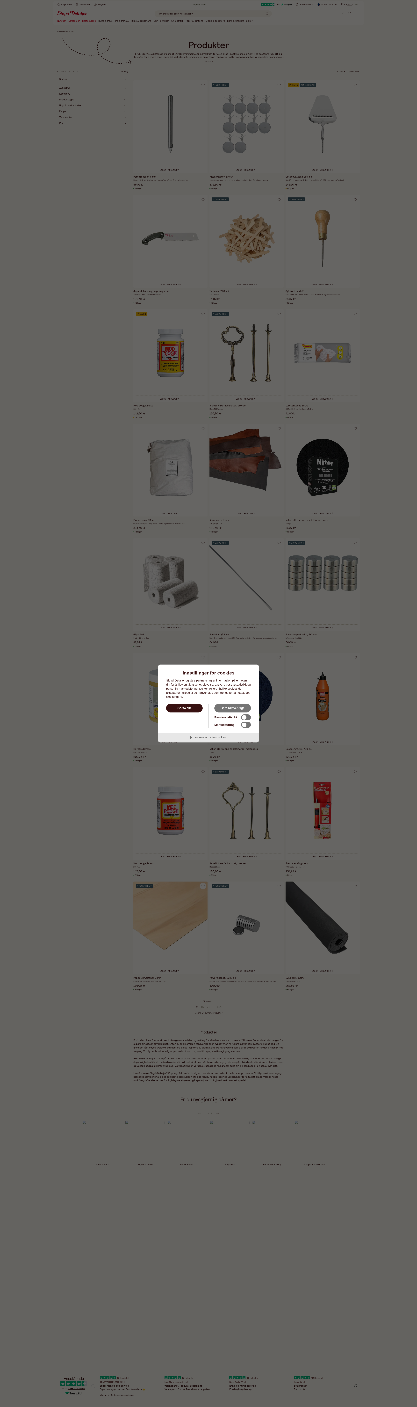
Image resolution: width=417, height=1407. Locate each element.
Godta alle (184, 708)
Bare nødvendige (232, 708)
